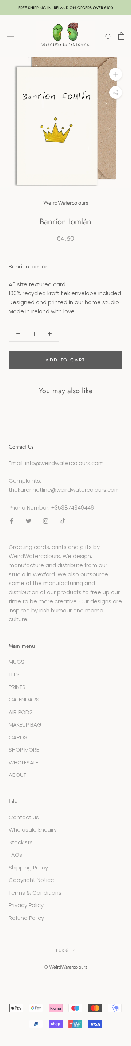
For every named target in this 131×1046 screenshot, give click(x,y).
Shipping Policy (28, 867)
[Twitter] (28, 521)
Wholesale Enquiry (33, 829)
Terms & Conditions (35, 892)
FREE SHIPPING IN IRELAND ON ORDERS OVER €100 (65, 8)
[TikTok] (63, 521)
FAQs (15, 855)
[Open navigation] (10, 36)
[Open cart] (121, 36)
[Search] (108, 36)
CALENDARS (24, 699)
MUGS (16, 662)
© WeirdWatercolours (65, 967)
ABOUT (17, 775)
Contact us (24, 817)
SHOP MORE (24, 749)
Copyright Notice (31, 880)
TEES (14, 674)
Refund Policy (26, 918)
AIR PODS (21, 712)
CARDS (18, 737)
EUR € (62, 950)
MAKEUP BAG (25, 724)
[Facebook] (11, 521)
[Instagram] (45, 521)
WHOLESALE (23, 762)
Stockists (21, 842)
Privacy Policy (26, 905)
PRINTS (17, 687)
